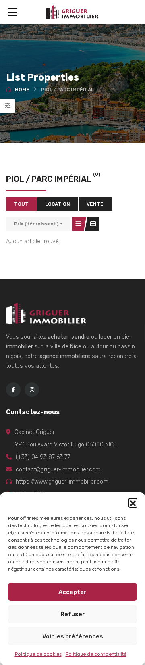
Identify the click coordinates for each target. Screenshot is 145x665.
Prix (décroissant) (36, 224)
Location (57, 204)
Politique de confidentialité (96, 654)
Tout (21, 204)
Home (22, 89)
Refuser (72, 614)
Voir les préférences (72, 636)
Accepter (72, 592)
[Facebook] (13, 389)
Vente (95, 204)
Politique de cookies (38, 654)
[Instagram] (32, 389)
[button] (133, 502)
